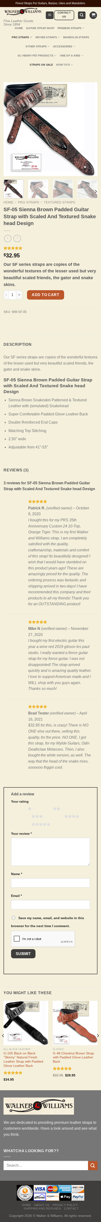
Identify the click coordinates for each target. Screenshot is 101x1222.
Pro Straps (20, 37)
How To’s (63, 64)
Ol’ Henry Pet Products (35, 55)
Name (16, 874)
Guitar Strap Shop (40, 28)
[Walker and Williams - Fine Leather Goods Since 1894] (23, 11)
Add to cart (45, 295)
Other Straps (36, 46)
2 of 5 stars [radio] (43, 808)
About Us (42, 1205)
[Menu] (50, 15)
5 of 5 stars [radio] (21, 824)
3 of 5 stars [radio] (21, 816)
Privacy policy (65, 1205)
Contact (71, 1208)
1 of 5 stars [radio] (18, 808)
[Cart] (93, 15)
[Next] (95, 191)
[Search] (82, 15)
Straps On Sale (41, 64)
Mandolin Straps (76, 37)
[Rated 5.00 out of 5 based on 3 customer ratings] (50, 248)
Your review (21, 833)
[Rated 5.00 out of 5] (13, 1072)
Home (19, 28)
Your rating (20, 801)
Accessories (62, 46)
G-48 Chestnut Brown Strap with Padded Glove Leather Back (73, 1057)
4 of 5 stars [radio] (54, 816)
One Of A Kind (70, 55)
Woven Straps (46, 37)
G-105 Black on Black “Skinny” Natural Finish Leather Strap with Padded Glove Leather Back (23, 1060)
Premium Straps (69, 28)
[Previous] (3, 1045)
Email (16, 896)
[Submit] (92, 1165)
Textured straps (59, 202)
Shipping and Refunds (42, 1208)
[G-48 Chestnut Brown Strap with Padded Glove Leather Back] (75, 1023)
